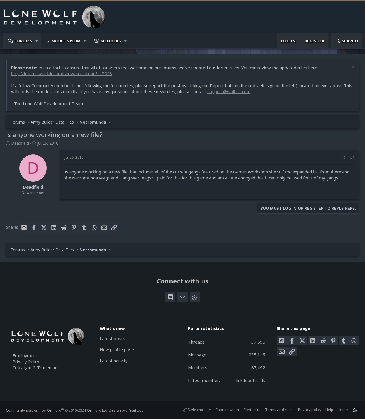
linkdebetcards (250, 380)
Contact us (252, 409)
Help (329, 409)
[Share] (344, 157)
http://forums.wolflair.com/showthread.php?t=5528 (61, 73)
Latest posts (112, 338)
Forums (23, 41)
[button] (37, 40)
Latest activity (114, 360)
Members (110, 41)
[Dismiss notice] (352, 68)
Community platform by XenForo (57, 410)
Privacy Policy (26, 361)
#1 (352, 157)
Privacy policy (309, 409)
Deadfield (20, 143)
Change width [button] (227, 409)
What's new (66, 41)
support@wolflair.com (228, 91)
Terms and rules (279, 409)
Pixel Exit (135, 410)
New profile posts (117, 349)
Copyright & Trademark (36, 367)
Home (343, 409)
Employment (25, 355)
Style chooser (199, 409)
